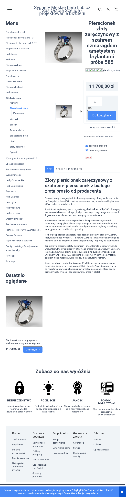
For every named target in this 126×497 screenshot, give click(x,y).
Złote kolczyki (12, 76)
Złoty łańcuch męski (16, 32)
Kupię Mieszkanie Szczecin (19, 240)
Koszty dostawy (40, 459)
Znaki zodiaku (17, 130)
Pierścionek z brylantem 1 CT (20, 37)
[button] (81, 111)
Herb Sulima (12, 92)
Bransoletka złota (19, 135)
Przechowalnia (60, 453)
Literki (13, 141)
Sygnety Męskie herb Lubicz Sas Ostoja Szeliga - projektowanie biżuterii (62, 10)
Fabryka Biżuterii (104, 136)
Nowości (10, 255)
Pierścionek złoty (19, 108)
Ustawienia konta (62, 448)
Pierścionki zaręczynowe (18, 169)
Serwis (76, 448)
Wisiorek (14, 119)
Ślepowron (11, 191)
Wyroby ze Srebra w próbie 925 (21, 158)
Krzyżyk (14, 102)
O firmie (97, 444)
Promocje (10, 261)
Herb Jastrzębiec (14, 186)
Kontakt (98, 439)
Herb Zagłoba (13, 196)
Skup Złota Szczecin (16, 70)
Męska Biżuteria (14, 81)
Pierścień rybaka (14, 65)
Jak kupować (19, 439)
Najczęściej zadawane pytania (17, 466)
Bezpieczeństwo (20, 458)
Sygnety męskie (13, 175)
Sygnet (13, 152)
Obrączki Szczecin (15, 163)
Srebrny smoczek (14, 218)
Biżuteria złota (13, 98)
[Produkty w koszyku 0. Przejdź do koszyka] (116, 9)
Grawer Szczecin (14, 235)
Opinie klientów (101, 449)
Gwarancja (78, 442)
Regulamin (17, 444)
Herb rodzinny (13, 213)
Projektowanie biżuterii (17, 48)
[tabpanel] (82, 225)
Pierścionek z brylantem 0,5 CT (21, 43)
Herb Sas (10, 59)
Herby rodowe (13, 207)
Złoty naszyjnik (17, 146)
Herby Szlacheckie (15, 180)
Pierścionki (18, 113)
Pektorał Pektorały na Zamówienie (23, 229)
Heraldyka (11, 202)
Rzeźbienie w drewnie (16, 224)
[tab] (49, 169)
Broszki (13, 124)
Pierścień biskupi (14, 87)
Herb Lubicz (12, 54)
